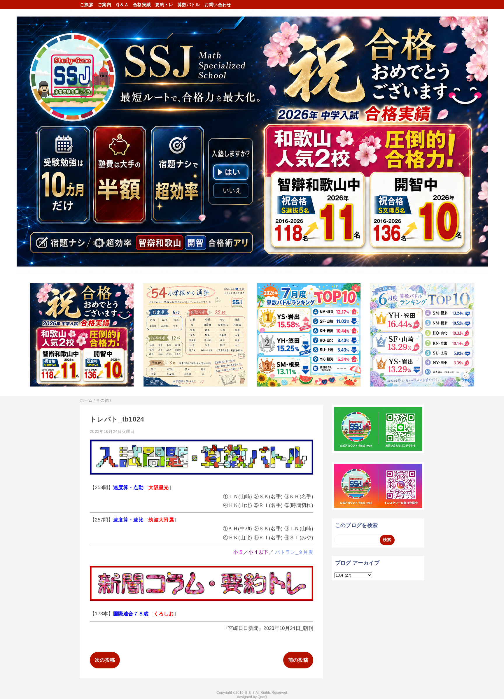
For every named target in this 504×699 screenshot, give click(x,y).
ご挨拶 (86, 4)
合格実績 (142, 4)
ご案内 (104, 4)
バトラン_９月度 (294, 552)
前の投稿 (298, 660)
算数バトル (189, 4)
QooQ (262, 697)
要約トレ (164, 4)
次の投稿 (105, 660)
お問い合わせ (217, 4)
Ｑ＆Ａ (122, 4)
